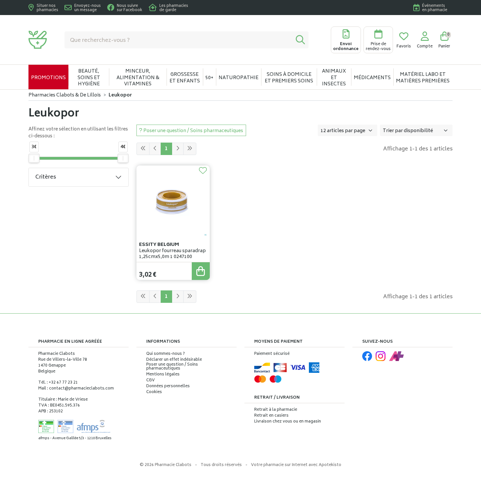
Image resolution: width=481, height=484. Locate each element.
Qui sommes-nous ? (165, 354)
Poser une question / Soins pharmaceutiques (172, 367)
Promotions (48, 78)
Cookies (154, 392)
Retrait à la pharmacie (275, 409)
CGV (150, 381)
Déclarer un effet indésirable (174, 359)
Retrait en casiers (271, 415)
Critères (45, 177)
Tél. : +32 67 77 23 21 (58, 382)
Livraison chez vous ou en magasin (287, 421)
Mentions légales (163, 375)
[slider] (34, 158)
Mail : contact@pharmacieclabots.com (76, 388)
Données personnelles (168, 387)
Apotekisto (296, 465)
